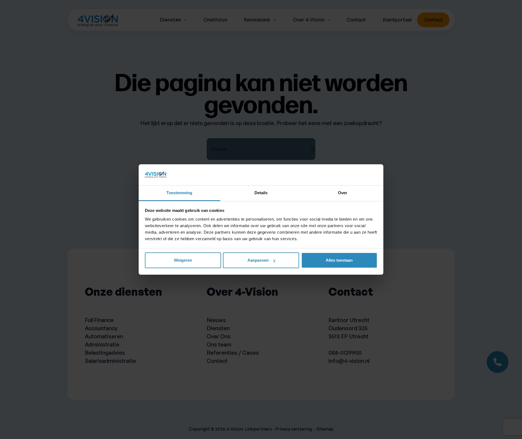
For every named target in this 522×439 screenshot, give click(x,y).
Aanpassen (258, 260)
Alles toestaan (339, 260)
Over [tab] (342, 192)
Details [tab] (261, 192)
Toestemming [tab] (179, 192)
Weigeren (183, 260)
